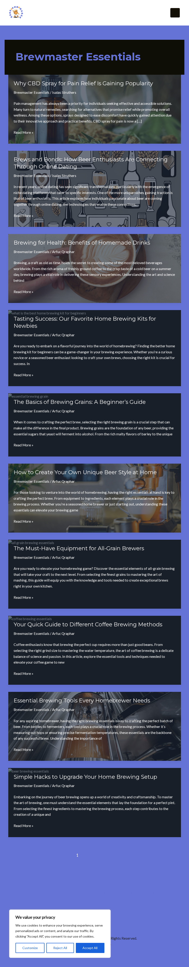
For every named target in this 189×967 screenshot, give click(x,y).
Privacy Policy (58, 892)
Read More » (23, 133)
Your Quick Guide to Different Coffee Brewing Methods (88, 624)
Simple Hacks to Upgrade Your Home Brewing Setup (85, 776)
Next (172, 855)
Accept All (90, 948)
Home (31, 892)
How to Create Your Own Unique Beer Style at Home (85, 472)
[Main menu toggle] (175, 12)
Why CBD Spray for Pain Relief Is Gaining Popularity (83, 83)
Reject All (60, 948)
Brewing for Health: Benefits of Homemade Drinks (82, 242)
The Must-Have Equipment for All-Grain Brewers (79, 548)
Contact (156, 892)
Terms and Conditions (99, 892)
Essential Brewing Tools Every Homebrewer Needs (82, 700)
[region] (60, 934)
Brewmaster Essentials (31, 92)
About (133, 892)
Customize (30, 948)
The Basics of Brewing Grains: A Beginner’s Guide (80, 402)
